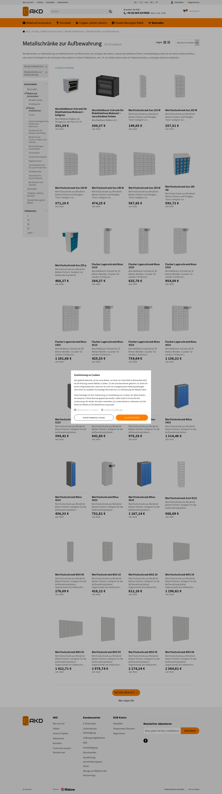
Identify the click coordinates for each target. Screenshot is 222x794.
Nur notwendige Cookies (94, 418)
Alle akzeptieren (132, 418)
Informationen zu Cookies (87, 410)
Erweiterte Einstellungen (113, 410)
